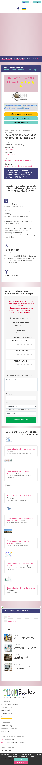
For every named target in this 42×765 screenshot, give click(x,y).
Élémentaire (12, 617)
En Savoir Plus (21, 763)
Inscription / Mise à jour (9, 729)
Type (8, 402)
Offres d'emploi (6, 713)
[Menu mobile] (28, 8)
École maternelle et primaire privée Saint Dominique (20, 565)
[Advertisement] (21, 34)
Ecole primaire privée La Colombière (21, 588)
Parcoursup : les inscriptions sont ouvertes (24, 668)
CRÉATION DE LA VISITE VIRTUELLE (21, 114)
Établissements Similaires (14, 70)
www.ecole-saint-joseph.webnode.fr (18, 166)
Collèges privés (6, 707)
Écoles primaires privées (9, 704)
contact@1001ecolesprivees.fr (14, 742)
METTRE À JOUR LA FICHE (21, 118)
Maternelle (12, 621)
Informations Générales (13, 67)
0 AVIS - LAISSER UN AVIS (20, 80)
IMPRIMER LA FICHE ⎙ (21, 122)
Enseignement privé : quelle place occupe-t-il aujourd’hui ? (25, 648)
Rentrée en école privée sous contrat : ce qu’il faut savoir (24, 638)
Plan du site (5, 731)
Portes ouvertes (6, 717)
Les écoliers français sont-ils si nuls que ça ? (25, 658)
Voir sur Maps (31, 70)
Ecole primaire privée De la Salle (19, 496)
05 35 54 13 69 (9, 740)
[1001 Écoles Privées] (19, 692)
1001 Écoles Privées (10, 4)
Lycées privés (6, 710)
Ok (21, 759)
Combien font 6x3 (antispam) (17, 410)
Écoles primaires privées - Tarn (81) (25, 58)
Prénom (9, 394)
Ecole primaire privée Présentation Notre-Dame (20, 519)
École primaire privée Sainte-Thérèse (18, 473)
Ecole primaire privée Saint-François (21, 449)
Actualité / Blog (6, 726)
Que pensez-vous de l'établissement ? (20, 376)
